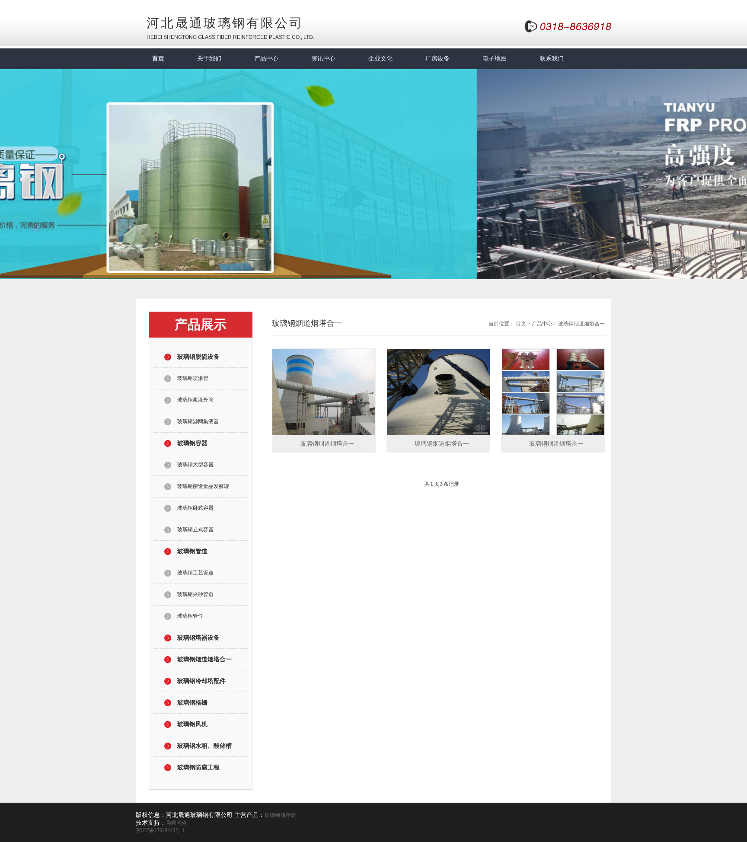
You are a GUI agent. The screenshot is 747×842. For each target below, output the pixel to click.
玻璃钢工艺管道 (195, 573)
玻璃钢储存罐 (280, 815)
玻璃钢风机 (192, 724)
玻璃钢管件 (190, 616)
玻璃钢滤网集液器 (198, 421)
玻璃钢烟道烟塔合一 (204, 659)
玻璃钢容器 (192, 443)
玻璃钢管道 (192, 551)
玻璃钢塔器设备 (198, 638)
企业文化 (380, 58)
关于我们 (209, 58)
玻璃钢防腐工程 (198, 767)
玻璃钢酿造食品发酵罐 (203, 486)
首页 (158, 58)
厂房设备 (437, 58)
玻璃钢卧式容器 (195, 508)
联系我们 (552, 58)
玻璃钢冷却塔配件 (201, 681)
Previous (13, 167)
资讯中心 (323, 58)
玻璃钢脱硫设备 (198, 357)
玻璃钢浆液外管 (195, 400)
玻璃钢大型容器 (195, 465)
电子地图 (494, 58)
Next (734, 167)
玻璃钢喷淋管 (192, 378)
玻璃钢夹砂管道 (195, 594)
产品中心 (266, 58)
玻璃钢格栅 (192, 702)
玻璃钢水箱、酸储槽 (204, 746)
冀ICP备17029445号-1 (160, 830)
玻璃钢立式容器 (195, 529)
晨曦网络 (176, 823)
